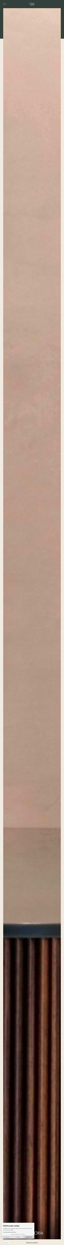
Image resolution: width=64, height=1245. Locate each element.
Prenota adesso (32, 1243)
